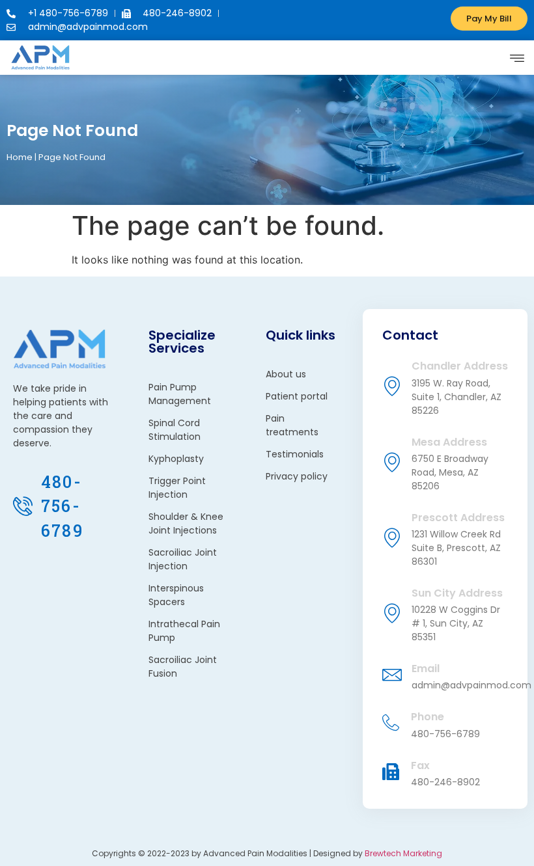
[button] (516, 57)
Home (20, 157)
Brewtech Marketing (403, 853)
